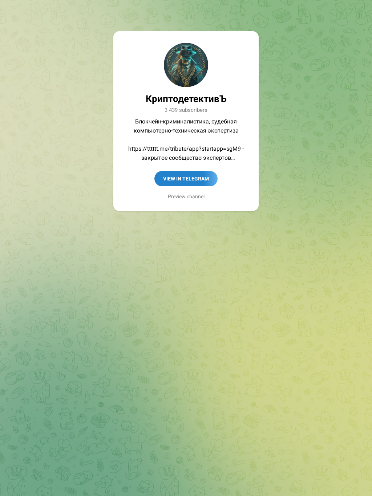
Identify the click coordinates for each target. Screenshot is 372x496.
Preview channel (186, 196)
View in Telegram (186, 179)
